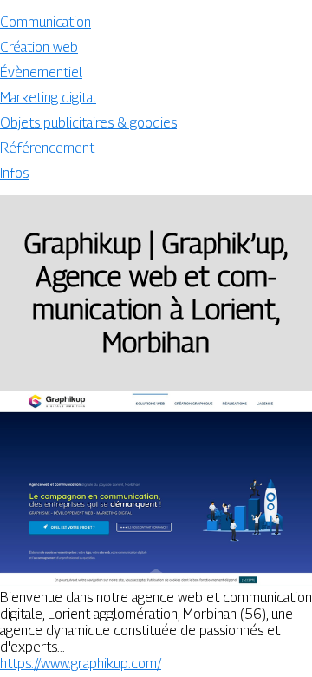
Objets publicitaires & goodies (88, 123)
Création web (39, 47)
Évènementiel (41, 72)
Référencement (47, 148)
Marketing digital (48, 97)
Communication (45, 22)
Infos (14, 173)
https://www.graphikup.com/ (80, 663)
